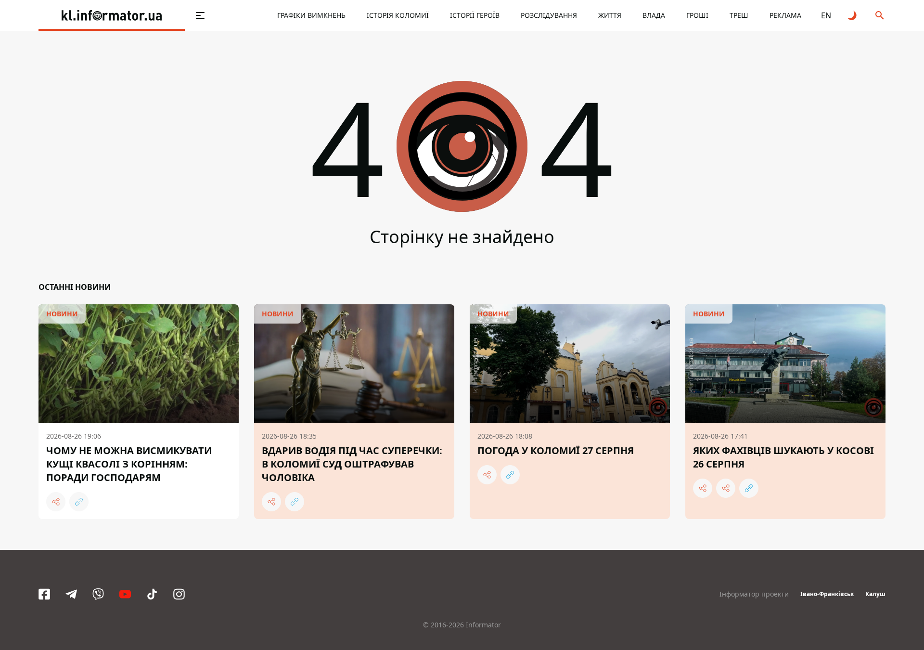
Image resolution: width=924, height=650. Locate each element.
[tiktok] (152, 594)
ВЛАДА (653, 15)
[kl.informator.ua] (111, 15)
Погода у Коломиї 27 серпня (555, 450)
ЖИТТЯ (609, 15)
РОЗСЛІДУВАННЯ (549, 15)
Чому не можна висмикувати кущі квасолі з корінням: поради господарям (129, 464)
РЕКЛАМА (785, 15)
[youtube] (125, 594)
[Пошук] (880, 15)
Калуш (875, 594)
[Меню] (200, 15)
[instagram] (179, 594)
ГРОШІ (697, 15)
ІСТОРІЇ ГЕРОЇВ (475, 15)
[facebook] (44, 594)
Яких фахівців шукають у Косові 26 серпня (783, 457)
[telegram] (71, 594)
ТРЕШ (739, 15)
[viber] (98, 594)
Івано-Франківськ (827, 594)
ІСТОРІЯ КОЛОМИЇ (398, 15)
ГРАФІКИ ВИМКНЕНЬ (311, 15)
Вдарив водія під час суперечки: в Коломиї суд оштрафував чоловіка (352, 464)
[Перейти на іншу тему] (853, 15)
